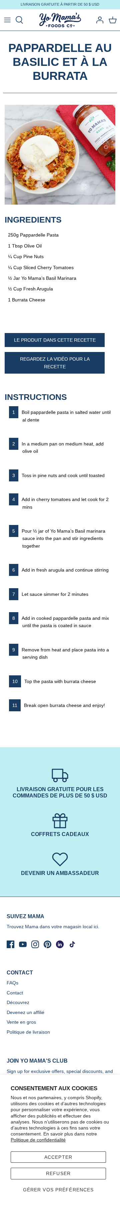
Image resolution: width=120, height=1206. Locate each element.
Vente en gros (21, 1022)
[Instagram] (35, 944)
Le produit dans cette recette (55, 340)
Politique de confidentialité (38, 1139)
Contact (15, 992)
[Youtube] (23, 944)
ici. (96, 926)
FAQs (12, 982)
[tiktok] (72, 944)
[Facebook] (10, 944)
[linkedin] (60, 944)
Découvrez (18, 1002)
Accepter (58, 1157)
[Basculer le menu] (7, 20)
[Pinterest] (47, 944)
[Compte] (98, 20)
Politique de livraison (28, 1032)
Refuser (58, 1173)
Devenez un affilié (25, 1012)
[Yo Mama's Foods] (60, 20)
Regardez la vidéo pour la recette (55, 362)
